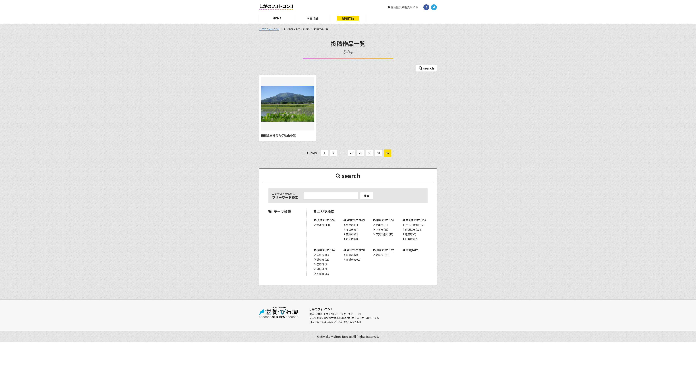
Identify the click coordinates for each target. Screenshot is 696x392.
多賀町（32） (323, 273)
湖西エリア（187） (385, 250)
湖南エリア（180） (356, 220)
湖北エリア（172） (356, 250)
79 (360, 152)
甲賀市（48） (382, 229)
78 (351, 152)
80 (369, 152)
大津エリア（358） (326, 220)
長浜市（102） (353, 259)
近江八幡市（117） (415, 225)
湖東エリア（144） (326, 250)
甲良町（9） (322, 269)
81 (378, 152)
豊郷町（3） (322, 264)
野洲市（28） (352, 239)
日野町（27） (411, 239)
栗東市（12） (352, 234)
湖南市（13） (382, 225)
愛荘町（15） (323, 259)
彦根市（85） (323, 255)
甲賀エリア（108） (385, 220)
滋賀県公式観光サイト (404, 7)
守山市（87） (352, 229)
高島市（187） (383, 255)
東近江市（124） (413, 229)
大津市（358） (323, 225)
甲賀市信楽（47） (385, 234)
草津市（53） (352, 225)
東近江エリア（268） (416, 220)
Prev (313, 152)
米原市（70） (352, 255)
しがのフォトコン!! (269, 29)
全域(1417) (412, 250)
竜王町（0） (411, 234)
